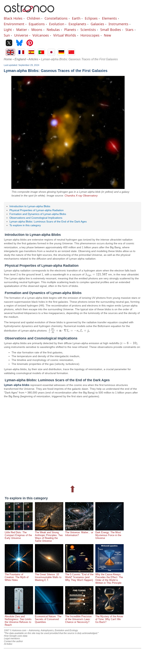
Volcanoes (40, 35)
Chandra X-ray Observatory (81, 195)
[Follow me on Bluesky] (19, 43)
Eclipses (91, 18)
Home (8, 59)
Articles (33, 59)
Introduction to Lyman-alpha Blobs (29, 206)
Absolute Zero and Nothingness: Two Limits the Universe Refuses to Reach (18, 620)
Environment (14, 24)
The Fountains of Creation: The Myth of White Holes (17, 577)
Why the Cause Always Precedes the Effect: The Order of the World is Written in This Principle (109, 578)
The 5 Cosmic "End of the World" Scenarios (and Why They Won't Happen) (79, 577)
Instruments (118, 24)
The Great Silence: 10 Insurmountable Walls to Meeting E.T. (48, 577)
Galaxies (97, 24)
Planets (70, 29)
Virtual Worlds (64, 35)
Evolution (56, 24)
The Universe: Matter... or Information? (79, 534)
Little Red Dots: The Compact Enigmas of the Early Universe (18, 535)
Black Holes (13, 18)
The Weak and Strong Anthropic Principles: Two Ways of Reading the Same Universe (49, 536)
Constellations (56, 18)
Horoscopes (89, 35)
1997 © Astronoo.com (15, 630)
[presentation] (96, 274)
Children (33, 18)
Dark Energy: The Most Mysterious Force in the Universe (108, 535)
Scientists (88, 29)
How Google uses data (15, 636)
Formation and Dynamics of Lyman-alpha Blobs (37, 213)
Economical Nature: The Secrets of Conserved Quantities (48, 619)
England (20, 59)
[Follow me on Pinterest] (30, 43)
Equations (37, 24)
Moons (36, 29)
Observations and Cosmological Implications (35, 217)
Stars (129, 29)
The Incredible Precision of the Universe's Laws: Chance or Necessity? (78, 619)
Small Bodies (110, 29)
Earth (76, 18)
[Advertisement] (72, 441)
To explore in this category (25, 225)
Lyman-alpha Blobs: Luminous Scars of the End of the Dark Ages (48, 221)
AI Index (8, 644)
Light (8, 29)
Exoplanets (77, 24)
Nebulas (53, 29)
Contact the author (13, 641)
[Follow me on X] (9, 43)
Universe (21, 35)
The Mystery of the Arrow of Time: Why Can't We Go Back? (109, 619)
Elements (109, 18)
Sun (7, 35)
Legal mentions (12, 638)
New (107, 35)
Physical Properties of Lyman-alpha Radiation (36, 210)
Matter (21, 29)
